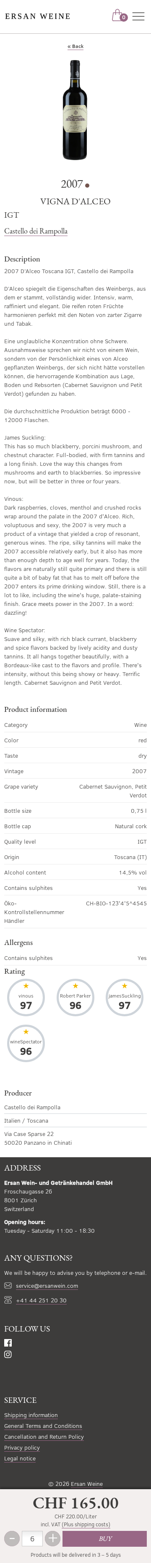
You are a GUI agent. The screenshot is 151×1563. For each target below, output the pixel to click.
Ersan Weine (87, 1484)
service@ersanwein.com (47, 1285)
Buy (105, 1538)
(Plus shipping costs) (86, 1524)
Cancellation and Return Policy (44, 1436)
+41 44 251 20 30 (41, 1300)
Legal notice (20, 1458)
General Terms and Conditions (43, 1426)
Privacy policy (22, 1447)
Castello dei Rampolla (36, 231)
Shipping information (31, 1415)
